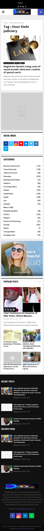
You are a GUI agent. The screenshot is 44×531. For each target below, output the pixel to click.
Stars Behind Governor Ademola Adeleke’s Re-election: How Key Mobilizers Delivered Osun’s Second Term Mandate (26, 391)
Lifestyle (7, 204)
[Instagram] (18, 515)
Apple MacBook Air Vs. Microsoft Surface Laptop (31, 366)
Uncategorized (9, 235)
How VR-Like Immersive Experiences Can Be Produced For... (12, 366)
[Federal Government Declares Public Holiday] (6, 421)
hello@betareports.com (26, 509)
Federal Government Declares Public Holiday (27, 419)
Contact (20, 3)
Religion (7, 218)
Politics (6, 214)
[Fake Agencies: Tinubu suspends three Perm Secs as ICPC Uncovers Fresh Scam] (6, 407)
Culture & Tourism (10, 173)
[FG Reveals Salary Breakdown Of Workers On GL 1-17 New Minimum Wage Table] (12, 335)
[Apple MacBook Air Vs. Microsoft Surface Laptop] (32, 358)
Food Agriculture (10, 187)
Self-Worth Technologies (26, 528)
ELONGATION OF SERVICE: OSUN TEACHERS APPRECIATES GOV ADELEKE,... (31, 345)
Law (5, 201)
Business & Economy (12, 166)
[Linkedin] (25, 515)
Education (7, 176)
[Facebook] (12, 515)
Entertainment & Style (12, 180)
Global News (8, 194)
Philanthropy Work (11, 211)
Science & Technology (12, 221)
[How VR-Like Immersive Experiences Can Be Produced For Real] (12, 358)
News (22, 63)
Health (6, 197)
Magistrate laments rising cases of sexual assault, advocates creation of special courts (22, 69)
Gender (17, 63)
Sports (6, 228)
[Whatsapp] (31, 515)
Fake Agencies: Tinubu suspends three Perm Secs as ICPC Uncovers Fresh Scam (26, 406)
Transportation (9, 232)
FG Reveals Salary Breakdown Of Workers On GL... (12, 344)
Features (7, 183)
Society (6, 225)
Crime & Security (8, 63)
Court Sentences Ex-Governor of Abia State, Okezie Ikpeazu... (20, 314)
